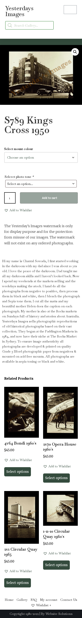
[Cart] (70, 9)
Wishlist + (43, 605)
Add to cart (49, 198)
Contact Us (68, 600)
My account (48, 600)
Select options (17, 472)
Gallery (22, 600)
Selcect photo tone (19, 177)
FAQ (34, 600)
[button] (73, 23)
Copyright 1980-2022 (24, 614)
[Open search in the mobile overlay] (29, 25)
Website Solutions (59, 614)
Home (9, 600)
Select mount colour (18, 149)
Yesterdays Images (19, 11)
